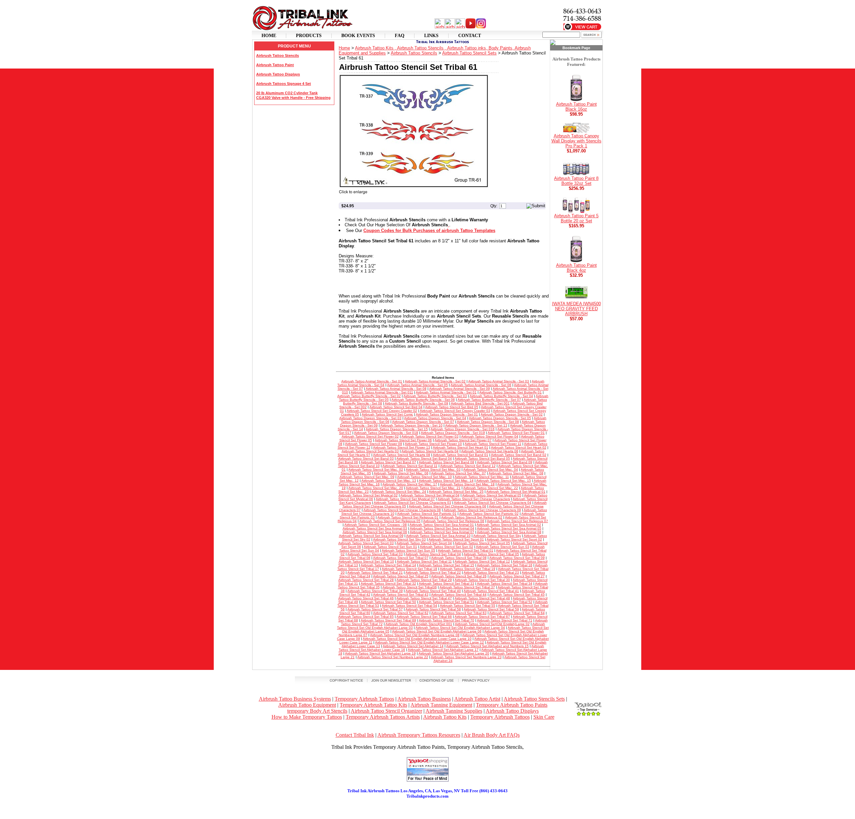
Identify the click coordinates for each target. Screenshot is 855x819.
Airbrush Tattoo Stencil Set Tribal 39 (375, 591)
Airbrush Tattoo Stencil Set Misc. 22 (490, 488)
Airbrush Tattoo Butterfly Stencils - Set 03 (435, 396)
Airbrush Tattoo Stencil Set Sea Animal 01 (441, 524)
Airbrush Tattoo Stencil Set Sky (497, 536)
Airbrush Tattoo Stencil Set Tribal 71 (504, 620)
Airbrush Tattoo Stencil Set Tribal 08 (459, 558)
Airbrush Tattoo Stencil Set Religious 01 (408, 517)
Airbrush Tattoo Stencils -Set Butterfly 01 (510, 392)
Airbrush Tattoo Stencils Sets (534, 699)
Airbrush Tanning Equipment (441, 705)
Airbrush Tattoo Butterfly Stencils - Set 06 (423, 399)
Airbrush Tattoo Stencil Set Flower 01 (516, 433)
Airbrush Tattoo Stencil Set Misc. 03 (433, 469)
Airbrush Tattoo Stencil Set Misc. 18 (467, 484)
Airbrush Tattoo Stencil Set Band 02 (518, 455)
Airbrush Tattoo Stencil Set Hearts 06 (489, 451)
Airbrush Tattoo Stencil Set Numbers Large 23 (466, 657)
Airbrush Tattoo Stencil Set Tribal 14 (388, 565)
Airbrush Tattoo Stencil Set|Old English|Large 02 (492, 624)
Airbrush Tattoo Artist (477, 699)
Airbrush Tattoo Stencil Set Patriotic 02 (489, 513)
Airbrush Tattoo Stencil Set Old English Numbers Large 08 (415, 635)
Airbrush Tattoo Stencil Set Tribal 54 (409, 605)
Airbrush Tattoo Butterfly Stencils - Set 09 (416, 403)
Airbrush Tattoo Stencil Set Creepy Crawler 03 (455, 411)
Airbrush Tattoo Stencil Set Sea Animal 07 (442, 532)
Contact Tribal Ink (355, 735)
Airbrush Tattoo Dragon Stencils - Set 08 (488, 422)
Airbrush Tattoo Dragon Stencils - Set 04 (435, 418)
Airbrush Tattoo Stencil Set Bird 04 (395, 407)
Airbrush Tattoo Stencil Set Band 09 (504, 462)
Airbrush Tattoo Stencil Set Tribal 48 (482, 598)
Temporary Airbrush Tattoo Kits (373, 705)
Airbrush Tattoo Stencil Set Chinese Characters (474, 499)
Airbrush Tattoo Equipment (307, 705)
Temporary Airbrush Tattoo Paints (511, 705)
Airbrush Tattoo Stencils (277, 55)
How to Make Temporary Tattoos (307, 717)
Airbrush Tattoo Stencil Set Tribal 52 (504, 602)
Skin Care (543, 717)
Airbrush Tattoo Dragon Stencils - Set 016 (463, 429)
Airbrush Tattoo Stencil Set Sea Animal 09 (371, 536)
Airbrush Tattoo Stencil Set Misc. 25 (456, 491)
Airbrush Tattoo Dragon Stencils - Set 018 (386, 433)
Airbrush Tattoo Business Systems (295, 699)
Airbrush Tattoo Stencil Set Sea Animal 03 (375, 528)
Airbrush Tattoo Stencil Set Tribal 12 (482, 561)
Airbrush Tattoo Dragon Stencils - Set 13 (476, 425)
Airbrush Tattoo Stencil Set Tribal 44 (459, 594)
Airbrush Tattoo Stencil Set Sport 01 (456, 539)
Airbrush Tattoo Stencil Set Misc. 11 (482, 477)
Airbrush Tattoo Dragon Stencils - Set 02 (512, 414)
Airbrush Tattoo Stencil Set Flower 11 (493, 444)
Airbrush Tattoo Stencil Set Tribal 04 (433, 554)
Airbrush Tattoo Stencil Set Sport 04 (424, 543)
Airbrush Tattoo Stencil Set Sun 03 (502, 547)
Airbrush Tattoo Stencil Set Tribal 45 (517, 594)
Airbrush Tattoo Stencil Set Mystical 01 (515, 491)
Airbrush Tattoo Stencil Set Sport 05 (482, 543)
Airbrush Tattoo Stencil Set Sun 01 (390, 547)
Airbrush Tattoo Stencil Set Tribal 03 (375, 554)
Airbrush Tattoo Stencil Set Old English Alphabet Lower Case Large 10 (417, 638)
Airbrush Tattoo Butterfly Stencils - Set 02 (369, 396)
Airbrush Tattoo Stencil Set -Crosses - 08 (375, 524)
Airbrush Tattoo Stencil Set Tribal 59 (491, 609)
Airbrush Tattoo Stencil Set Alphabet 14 (413, 646)
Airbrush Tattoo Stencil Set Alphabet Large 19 (380, 653)
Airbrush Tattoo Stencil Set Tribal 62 (401, 613)
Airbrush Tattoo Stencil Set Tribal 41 (491, 591)
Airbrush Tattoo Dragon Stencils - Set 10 (411, 425)
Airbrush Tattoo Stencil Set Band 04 (424, 458)
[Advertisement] (427, 809)
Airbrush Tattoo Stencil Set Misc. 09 (367, 477)
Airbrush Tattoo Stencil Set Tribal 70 (446, 620)
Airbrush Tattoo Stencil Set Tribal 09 (517, 558)
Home (269, 35)
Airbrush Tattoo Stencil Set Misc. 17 (409, 484)
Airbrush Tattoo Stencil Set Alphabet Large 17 (443, 650)
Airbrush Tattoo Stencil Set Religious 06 (453, 521)
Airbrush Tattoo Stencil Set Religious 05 (389, 521)
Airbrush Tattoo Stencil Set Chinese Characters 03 (412, 502)
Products (309, 35)
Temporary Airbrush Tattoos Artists (383, 717)
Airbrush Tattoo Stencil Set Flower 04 (489, 436)
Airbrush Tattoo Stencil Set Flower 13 (401, 447)
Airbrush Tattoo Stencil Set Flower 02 (370, 436)
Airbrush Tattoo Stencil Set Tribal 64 (517, 613)
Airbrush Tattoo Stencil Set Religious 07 (517, 521)
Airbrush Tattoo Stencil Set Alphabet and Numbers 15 (487, 646)
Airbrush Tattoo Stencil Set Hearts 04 (430, 451)
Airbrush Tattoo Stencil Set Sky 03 (399, 539)
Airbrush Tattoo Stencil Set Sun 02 (446, 547)
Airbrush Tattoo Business (424, 699)
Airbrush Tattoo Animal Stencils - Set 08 (396, 388)
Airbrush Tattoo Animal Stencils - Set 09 (459, 388)
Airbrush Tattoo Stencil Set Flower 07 (463, 440)
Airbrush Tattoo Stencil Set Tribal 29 (424, 580)
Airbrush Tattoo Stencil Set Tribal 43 (401, 594)
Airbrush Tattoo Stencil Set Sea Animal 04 (442, 528)
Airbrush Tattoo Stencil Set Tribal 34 (504, 583)
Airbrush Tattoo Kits (445, 717)
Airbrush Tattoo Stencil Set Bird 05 (451, 407)
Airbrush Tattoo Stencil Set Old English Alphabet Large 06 (437, 631)
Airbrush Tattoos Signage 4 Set (283, 84)
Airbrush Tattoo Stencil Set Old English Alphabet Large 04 (460, 627)
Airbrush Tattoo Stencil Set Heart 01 (460, 447)
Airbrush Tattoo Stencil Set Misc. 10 (424, 477)
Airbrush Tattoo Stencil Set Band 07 (388, 462)
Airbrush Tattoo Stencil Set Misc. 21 (433, 488)
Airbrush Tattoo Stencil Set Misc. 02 (375, 469)
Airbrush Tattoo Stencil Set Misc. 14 (446, 480)
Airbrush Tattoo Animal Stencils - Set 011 (382, 392)
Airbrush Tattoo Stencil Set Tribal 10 (366, 561)
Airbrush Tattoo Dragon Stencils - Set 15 (397, 429)
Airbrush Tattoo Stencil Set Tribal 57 (375, 609)
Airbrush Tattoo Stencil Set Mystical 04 (430, 495)
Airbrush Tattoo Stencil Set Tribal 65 (366, 616)
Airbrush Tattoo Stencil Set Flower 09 (373, 444)
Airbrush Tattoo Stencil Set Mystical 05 (491, 495)
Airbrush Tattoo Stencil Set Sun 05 (408, 550)
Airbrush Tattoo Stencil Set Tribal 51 (446, 602)
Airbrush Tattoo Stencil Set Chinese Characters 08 (402, 510)
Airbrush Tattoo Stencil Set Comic (387, 414)
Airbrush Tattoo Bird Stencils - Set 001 (480, 403)
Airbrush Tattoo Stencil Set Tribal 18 (409, 569)
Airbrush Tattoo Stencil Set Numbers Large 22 (392, 657)
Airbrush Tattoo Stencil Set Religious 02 (471, 517)
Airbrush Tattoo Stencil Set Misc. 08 (516, 473)
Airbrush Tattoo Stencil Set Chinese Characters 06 (447, 506)
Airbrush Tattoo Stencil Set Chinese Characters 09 (482, 510)
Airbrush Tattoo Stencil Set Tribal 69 (388, 620)
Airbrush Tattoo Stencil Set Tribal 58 (433, 609)
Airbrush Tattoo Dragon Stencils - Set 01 (447, 414)
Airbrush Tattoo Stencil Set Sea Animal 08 (509, 532)
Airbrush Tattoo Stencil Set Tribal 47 (424, 598)
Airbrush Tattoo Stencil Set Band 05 (482, 458)
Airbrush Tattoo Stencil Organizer (386, 711)
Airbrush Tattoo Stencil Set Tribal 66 (424, 616)
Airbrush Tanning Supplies (453, 711)
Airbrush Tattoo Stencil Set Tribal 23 (491, 572)
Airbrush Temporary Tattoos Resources (418, 735)
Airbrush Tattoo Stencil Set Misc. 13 (388, 480)
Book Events (358, 35)
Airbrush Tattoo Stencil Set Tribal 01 (465, 550)
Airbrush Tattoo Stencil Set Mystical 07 (405, 499)
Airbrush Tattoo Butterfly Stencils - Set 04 (501, 396)
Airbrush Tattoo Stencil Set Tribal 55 (467, 605)
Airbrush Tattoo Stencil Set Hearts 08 (401, 455)
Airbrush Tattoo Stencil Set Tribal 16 (504, 565)
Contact (469, 35)
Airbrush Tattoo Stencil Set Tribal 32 (388, 583)
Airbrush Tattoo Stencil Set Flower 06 (403, 440)
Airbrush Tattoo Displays (278, 74)
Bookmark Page (576, 48)
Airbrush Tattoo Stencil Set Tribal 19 (467, 569)
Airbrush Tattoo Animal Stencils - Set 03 (498, 381)
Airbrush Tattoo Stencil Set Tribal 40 (433, 591)
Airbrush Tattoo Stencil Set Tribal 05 (491, 554)
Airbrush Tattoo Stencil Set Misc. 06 (401, 473)
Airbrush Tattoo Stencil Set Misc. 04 (490, 469)
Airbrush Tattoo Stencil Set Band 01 (460, 455)
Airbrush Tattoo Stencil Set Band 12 (468, 466)
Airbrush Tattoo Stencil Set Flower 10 (433, 444)
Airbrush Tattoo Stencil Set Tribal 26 (459, 576)
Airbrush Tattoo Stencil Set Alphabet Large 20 (453, 653)
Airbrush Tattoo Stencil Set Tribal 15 (446, 565)
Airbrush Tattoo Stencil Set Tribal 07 (401, 558)
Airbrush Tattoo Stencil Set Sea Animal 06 (375, 532)
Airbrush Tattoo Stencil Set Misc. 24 (398, 491)
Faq (399, 35)
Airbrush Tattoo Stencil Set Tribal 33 (446, 583)
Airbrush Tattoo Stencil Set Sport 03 (366, 543)
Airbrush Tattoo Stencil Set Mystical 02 (368, 495)
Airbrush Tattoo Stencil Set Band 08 (446, 462)
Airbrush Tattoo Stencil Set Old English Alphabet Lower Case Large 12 (429, 642)
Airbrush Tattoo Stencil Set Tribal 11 (424, 561)
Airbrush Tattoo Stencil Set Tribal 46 (366, 598)
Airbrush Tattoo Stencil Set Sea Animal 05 (509, 528)
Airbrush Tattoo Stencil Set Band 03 (366, 458)
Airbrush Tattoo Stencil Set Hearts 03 (370, 451)
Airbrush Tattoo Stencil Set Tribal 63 (459, 613)
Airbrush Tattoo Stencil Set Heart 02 (518, 447)
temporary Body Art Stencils (317, 711)
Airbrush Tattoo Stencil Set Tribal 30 (482, 580)
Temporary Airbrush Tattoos (364, 699)
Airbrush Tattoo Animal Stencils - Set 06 (481, 385)
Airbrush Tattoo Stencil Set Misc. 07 (458, 473)
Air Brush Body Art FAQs (492, 735)
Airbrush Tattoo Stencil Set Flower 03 (430, 436)
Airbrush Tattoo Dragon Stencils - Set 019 (453, 433)
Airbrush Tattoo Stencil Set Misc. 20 (375, 488)
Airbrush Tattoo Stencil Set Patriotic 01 (427, 513)
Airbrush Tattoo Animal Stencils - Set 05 (417, 385)
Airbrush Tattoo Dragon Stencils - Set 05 (500, 418)
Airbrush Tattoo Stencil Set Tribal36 (409, 587)
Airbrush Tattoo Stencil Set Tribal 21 (375, 572)
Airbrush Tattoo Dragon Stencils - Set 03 (370, 418)
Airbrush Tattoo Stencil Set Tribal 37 (467, 587)
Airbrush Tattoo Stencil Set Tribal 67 (482, 616)
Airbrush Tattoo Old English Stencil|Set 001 (418, 624)
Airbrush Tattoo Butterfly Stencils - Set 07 (489, 399)
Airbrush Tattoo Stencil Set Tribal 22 (433, 572)
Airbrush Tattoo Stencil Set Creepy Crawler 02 (382, 411)
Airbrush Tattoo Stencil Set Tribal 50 (388, 602)
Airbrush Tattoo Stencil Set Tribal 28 (366, 580)
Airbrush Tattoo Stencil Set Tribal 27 (517, 576)
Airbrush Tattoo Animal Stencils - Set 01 (371, 381)
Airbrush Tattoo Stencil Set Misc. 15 (503, 480)
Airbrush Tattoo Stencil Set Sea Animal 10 (438, 536)
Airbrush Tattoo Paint (275, 65)
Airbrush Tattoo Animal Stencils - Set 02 (435, 381)
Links (431, 35)
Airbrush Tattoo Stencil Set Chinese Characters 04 (492, 502)
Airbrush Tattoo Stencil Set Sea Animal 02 (509, 524)
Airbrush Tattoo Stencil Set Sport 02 (514, 539)
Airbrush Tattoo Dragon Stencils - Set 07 (423, 422)
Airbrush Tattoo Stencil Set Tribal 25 (401, 576)
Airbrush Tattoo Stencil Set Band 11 (410, 466)
